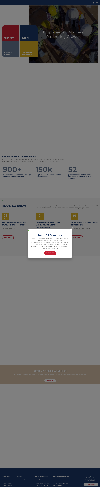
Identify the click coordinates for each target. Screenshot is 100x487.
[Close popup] (72, 228)
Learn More (50, 253)
